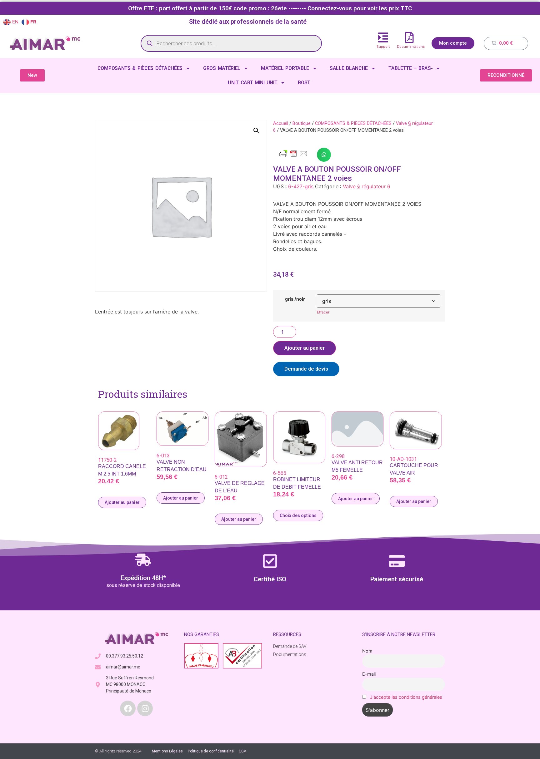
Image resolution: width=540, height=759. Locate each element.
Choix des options (298, 515)
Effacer (323, 312)
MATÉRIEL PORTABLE (285, 68)
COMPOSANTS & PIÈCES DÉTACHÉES (140, 68)
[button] (256, 130)
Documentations (411, 47)
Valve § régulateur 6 (366, 186)
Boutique (301, 123)
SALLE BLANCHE (349, 68)
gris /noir (295, 299)
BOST (304, 83)
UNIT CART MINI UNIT (252, 83)
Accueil (280, 123)
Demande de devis (306, 369)
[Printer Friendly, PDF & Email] (293, 156)
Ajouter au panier (304, 348)
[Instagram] (145, 708)
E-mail (369, 674)
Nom (367, 650)
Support (383, 47)
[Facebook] (128, 708)
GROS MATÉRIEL (221, 68)
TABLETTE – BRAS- (410, 68)
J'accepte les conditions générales (406, 697)
